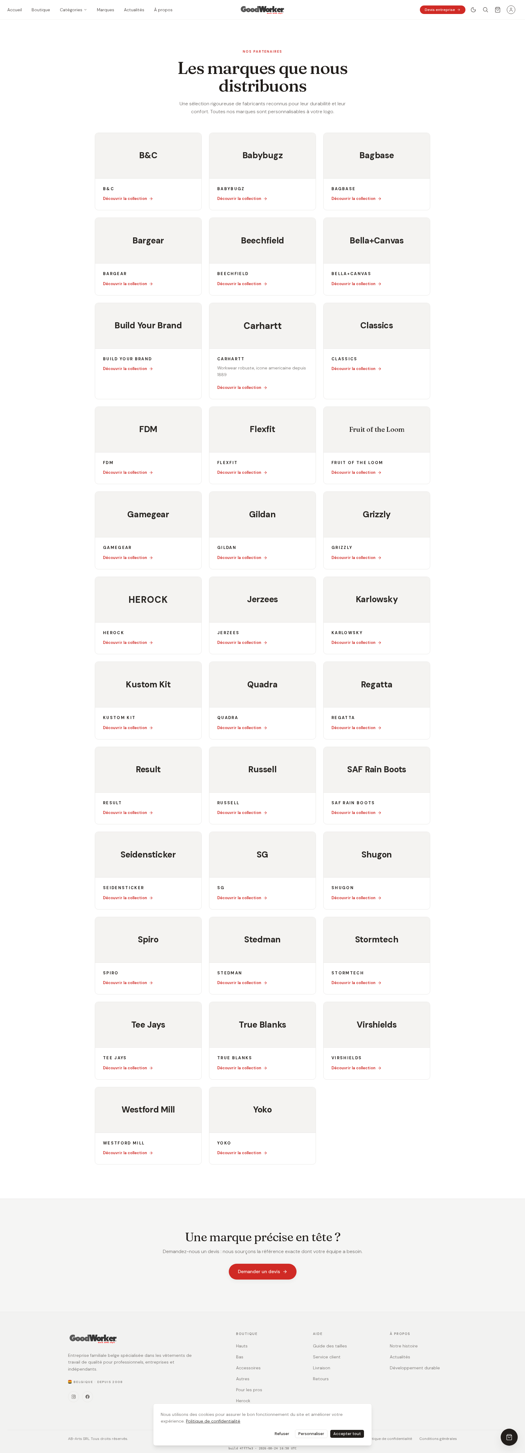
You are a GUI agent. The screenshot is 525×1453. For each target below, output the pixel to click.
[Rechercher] (485, 9)
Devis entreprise (440, 9)
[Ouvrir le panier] (497, 9)
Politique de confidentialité (213, 1421)
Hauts (242, 1346)
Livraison (321, 1368)
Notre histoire (404, 1346)
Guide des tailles (330, 1346)
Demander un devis (259, 1272)
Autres (242, 1378)
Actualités (400, 1357)
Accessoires (248, 1368)
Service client (327, 1357)
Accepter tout (347, 1433)
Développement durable (415, 1368)
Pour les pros (249, 1389)
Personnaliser (311, 1433)
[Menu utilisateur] (511, 9)
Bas (239, 1357)
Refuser (282, 1433)
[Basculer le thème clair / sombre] (473, 9)
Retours (321, 1378)
